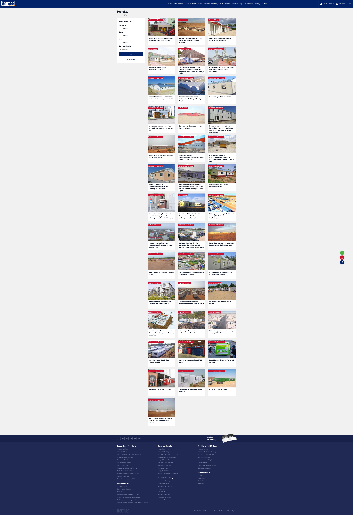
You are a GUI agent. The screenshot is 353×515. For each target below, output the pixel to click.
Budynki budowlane (164, 449)
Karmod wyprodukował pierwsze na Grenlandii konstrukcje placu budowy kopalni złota (161, 333)
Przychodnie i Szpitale (124, 462)
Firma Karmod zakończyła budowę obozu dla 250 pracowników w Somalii (160, 421)
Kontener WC (162, 492)
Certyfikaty (201, 481)
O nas (200, 475)
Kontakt (264, 4)
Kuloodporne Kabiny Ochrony (207, 460)
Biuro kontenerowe (164, 483)
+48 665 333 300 (328, 4)
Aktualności (201, 478)
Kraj (120, 39)
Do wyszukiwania (125, 46)
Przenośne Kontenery (164, 497)
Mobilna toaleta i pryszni (206, 454)
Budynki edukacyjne (164, 452)
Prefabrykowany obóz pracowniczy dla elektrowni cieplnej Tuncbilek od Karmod (161, 99)
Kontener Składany (164, 481)
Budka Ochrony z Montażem (207, 465)
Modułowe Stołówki (123, 476)
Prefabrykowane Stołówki (125, 457)
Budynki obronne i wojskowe (167, 457)
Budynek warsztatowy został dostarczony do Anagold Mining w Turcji (190, 99)
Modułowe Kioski (203, 449)
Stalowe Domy (122, 486)
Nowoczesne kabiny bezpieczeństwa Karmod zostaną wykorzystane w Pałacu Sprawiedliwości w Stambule (161, 216)
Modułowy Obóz (122, 449)
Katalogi (201, 483)
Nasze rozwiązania (165, 446)
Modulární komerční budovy (126, 471)
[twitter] (123, 438)
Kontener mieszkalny (211, 4)
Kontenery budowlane (165, 486)
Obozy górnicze (163, 468)
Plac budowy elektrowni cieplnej (220, 97)
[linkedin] (131, 438)
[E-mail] (342, 262)
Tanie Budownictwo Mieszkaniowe (128, 494)
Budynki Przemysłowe (164, 460)
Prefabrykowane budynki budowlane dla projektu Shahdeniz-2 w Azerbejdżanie (221, 216)
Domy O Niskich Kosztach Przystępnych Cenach (132, 502)
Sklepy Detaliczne (163, 471)
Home (170, 4)
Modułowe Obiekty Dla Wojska (127, 468)
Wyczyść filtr (131, 59)
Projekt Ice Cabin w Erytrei (218, 389)
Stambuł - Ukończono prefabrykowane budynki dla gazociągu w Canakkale (158, 187)
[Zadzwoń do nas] (342, 257)
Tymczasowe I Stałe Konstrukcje (168, 473)
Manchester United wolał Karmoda (160, 389)
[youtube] (135, 438)
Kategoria (122, 25)
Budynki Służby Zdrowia (165, 462)
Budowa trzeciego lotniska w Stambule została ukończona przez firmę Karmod (160, 245)
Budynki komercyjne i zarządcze (168, 454)
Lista (131, 54)
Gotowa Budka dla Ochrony (207, 452)
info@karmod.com (344, 4)
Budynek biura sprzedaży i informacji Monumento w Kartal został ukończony (221, 70)
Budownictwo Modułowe (194, 4)
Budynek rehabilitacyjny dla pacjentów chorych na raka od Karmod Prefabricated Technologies (191, 245)
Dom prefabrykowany (124, 489)
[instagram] (127, 438)
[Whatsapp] (342, 253)
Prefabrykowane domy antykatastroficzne (130, 500)
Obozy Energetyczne (164, 465)
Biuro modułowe (122, 452)
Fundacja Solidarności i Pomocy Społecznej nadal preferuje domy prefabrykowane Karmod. (190, 216)
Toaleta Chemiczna (204, 457)
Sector (121, 32)
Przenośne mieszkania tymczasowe (128, 497)
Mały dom (120, 492)
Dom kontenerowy (163, 489)
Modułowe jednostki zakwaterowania (129, 454)
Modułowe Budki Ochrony (208, 446)
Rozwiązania (248, 4)
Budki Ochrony (225, 4)
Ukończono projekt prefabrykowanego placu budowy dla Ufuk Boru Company (191, 157)
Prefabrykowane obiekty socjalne (128, 473)
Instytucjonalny (178, 4)
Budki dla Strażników (204, 468)
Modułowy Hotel (122, 465)
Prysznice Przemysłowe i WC (126, 479)
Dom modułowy (236, 4)
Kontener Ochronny (164, 500)
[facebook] (119, 438)
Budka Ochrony (203, 462)
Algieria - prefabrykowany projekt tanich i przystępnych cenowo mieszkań (190, 40)
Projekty (257, 4)
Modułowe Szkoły (122, 460)
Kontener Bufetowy (164, 494)
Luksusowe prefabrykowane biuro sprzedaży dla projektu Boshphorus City (161, 128)
